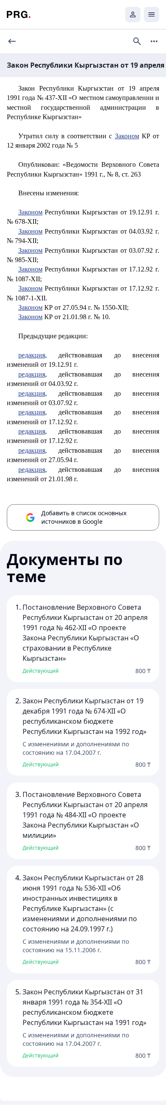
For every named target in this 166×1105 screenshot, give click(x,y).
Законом (127, 136)
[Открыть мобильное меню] (151, 14)
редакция (31, 355)
